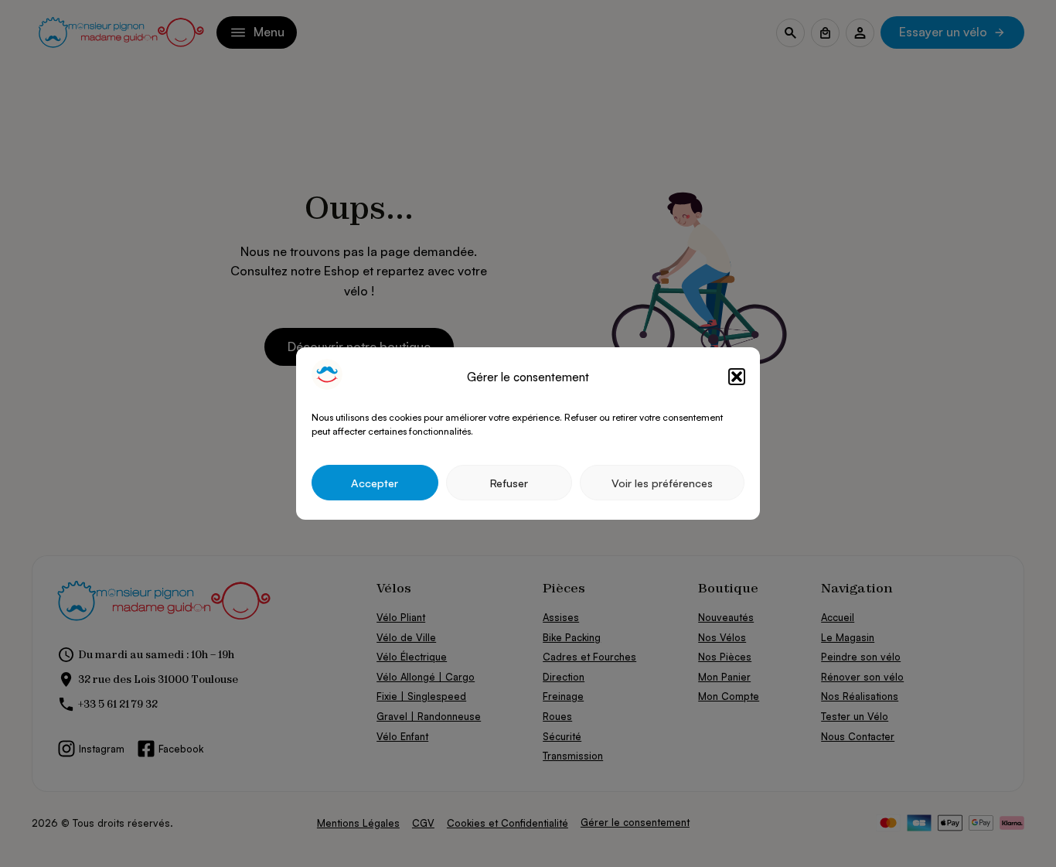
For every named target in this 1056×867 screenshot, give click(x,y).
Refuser (509, 483)
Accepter (374, 483)
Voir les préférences (662, 483)
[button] (736, 376)
